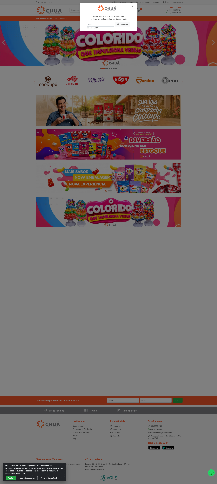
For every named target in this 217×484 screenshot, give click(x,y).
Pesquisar (123, 24)
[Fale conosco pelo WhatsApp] (211, 472)
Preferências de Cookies (50, 478)
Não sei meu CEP (92, 28)
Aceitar (10, 478)
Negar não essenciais (27, 478)
